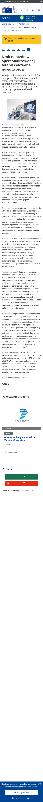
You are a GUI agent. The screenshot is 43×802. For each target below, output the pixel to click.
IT (23, 49)
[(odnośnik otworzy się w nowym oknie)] (10, 9)
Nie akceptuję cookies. (21, 798)
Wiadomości (24, 24)
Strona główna (8, 24)
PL (28, 49)
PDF (23, 483)
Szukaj (33, 10)
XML (23, 477)
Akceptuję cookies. (21, 792)
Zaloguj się (22, 10)
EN (8, 49)
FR (18, 49)
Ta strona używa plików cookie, (15, 784)
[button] (27, 10)
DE (3, 49)
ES (13, 49)
